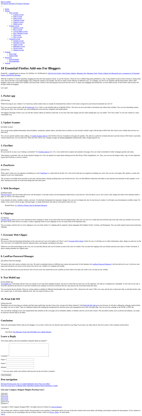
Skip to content (6, 2)
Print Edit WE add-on (90, 305)
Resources (8, 57)
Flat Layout (17, 35)
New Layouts (13, 13)
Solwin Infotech (56, 407)
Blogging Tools (92, 73)
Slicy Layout (17, 37)
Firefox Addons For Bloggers (107, 73)
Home (7, 9)
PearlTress (43, 173)
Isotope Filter (13, 56)
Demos (7, 11)
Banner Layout (18, 28)
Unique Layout (14, 26)
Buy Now (4, 394)
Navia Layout (17, 48)
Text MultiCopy (6, 284)
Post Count (12, 54)
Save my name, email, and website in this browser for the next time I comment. (29, 371)
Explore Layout (18, 41)
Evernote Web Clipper (76, 241)
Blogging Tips (81, 73)
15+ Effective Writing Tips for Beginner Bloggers (31, 205)
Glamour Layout (18, 20)
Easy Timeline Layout (20, 33)
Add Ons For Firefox (55, 73)
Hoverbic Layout (19, 42)
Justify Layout (18, 44)
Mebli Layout (17, 24)
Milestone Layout (19, 46)
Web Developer (6, 194)
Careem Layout (18, 14)
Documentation (14, 61)
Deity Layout (17, 16)
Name (3, 359)
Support (7, 63)
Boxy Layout (17, 29)
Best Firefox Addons (69, 73)
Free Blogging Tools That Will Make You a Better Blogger (32, 332)
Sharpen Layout (18, 50)
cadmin (11, 73)
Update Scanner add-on (39, 136)
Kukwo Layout (18, 22)
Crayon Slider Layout (20, 31)
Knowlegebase (14, 59)
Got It (3, 414)
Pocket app (30, 107)
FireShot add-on (43, 152)
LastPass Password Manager (101, 264)
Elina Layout (17, 18)
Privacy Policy (54, 412)
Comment (5, 356)
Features (7, 52)
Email (3, 363)
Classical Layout (14, 39)
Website (3, 367)
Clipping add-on (6, 220)
